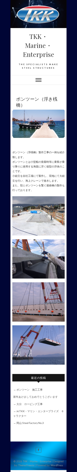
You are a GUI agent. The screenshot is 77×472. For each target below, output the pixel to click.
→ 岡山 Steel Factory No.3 (28, 422)
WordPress (57, 465)
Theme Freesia (26, 465)
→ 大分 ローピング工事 (28, 404)
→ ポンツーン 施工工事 (28, 389)
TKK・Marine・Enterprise (38, 45)
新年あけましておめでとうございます (35, 396)
